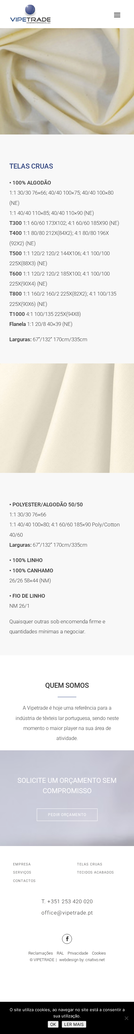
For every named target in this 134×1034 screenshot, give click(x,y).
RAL (60, 953)
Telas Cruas (90, 864)
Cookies (99, 953)
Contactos (24, 881)
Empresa (22, 864)
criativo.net (95, 959)
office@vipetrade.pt (67, 913)
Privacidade (78, 953)
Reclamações (40, 953)
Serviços (22, 872)
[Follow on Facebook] (67, 939)
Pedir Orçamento (67, 815)
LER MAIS (74, 1024)
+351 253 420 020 (70, 901)
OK (53, 1024)
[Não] (126, 1018)
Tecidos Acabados (95, 872)
